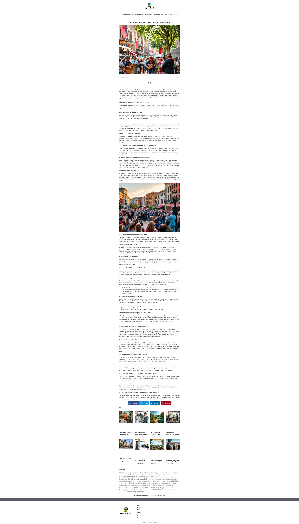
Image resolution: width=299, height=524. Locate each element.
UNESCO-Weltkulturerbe (170, 490)
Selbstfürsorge (158, 485)
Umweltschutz (157, 490)
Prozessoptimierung (137, 485)
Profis (162, 14)
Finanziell (133, 14)
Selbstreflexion (170, 485)
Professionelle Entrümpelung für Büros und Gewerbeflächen (172, 434)
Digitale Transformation (132, 475)
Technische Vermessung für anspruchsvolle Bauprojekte (172, 461)
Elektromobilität (169, 475)
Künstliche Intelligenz (127, 481)
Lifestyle (146, 14)
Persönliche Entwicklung (154, 483)
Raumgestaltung (147, 485)
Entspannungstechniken (145, 477)
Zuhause (174, 14)
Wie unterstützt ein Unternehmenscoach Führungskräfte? (140, 461)
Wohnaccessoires (122, 491)
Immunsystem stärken (163, 479)
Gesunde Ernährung (128, 479)
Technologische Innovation (126, 490)
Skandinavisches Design (125, 487)
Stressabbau (138, 488)
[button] (177, 77)
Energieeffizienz (126, 477)
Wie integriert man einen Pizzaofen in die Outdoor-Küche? (126, 434)
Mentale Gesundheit (142, 481)
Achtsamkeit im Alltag (135, 473)
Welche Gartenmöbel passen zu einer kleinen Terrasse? (157, 461)
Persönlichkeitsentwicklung (169, 483)
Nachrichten (156, 14)
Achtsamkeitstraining (150, 473)
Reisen (166, 14)
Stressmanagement (168, 487)
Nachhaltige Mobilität (163, 481)
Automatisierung (161, 473)
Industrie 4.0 (174, 479)
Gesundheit (140, 14)
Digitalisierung (144, 475)
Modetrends (152, 481)
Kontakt (150, 18)
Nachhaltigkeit (131, 483)
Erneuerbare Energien (163, 477)
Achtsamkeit (123, 473)
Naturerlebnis (142, 483)
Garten (139, 507)
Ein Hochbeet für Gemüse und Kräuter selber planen (156, 434)
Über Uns (139, 516)
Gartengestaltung (173, 477)
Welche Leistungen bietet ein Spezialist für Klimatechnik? (141, 434)
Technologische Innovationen (143, 490)
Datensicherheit (170, 473)
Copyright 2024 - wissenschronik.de (149, 522)
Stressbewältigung (153, 487)
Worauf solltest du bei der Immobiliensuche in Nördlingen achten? (126, 460)
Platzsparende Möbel (124, 485)
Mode (150, 14)
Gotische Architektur (152, 479)
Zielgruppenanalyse (155, 491)
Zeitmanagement (147, 491)
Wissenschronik (125, 14)
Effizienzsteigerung (157, 475)
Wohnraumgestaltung (135, 492)
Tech (170, 14)
